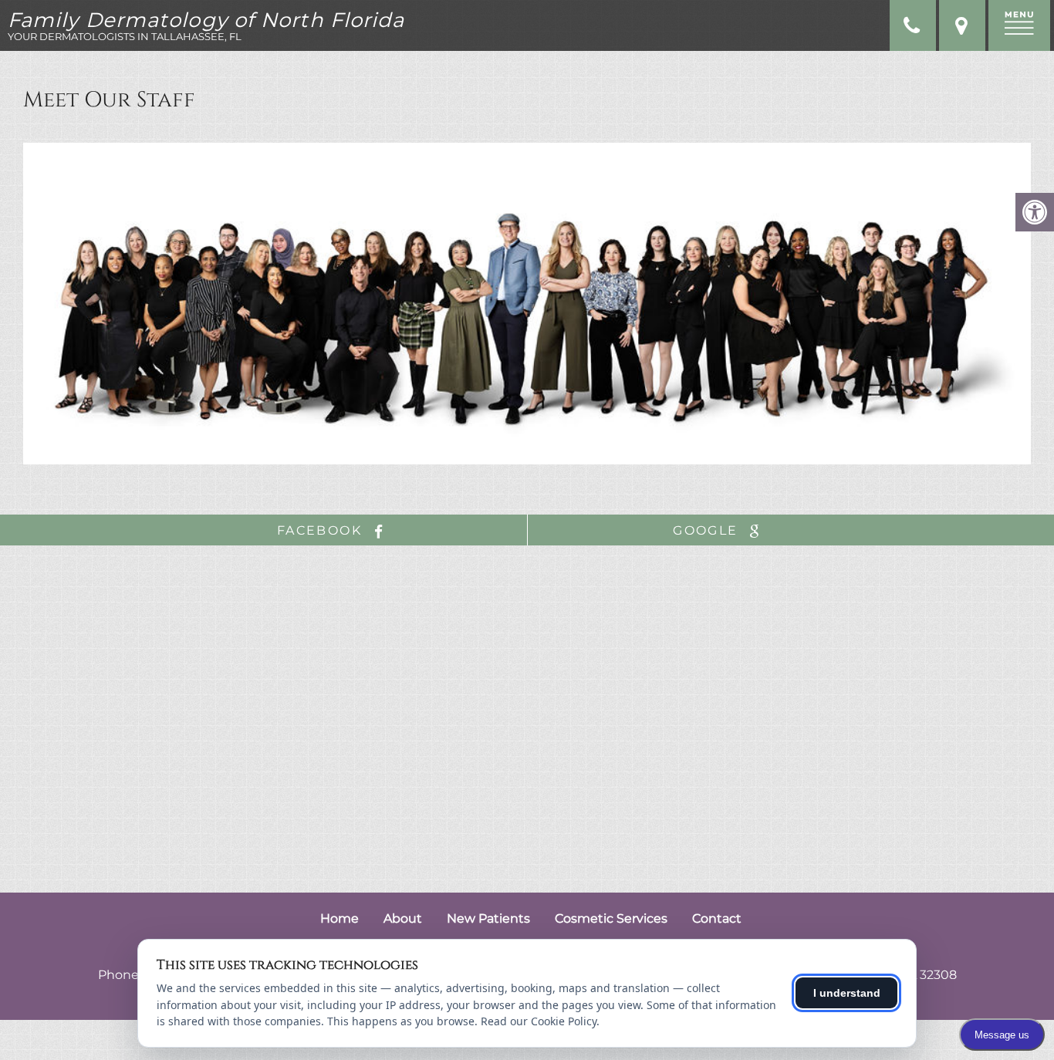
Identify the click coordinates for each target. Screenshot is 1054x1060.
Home (339, 918)
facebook (322, 530)
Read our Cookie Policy (538, 1021)
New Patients (488, 918)
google (708, 530)
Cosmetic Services (611, 918)
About (402, 918)
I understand (846, 993)
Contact (717, 918)
